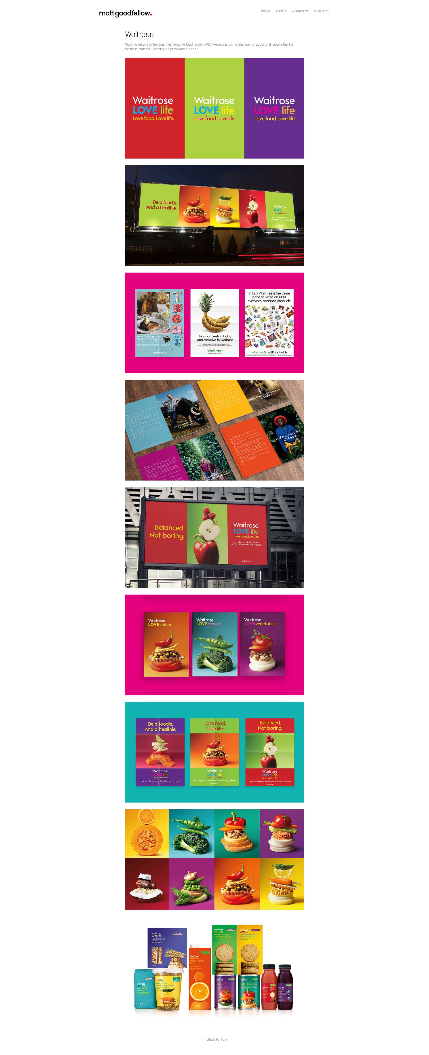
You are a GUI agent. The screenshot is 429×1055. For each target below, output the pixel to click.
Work (265, 11)
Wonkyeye (300, 11)
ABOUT (281, 11)
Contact (321, 11)
